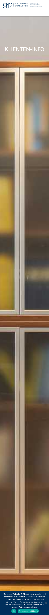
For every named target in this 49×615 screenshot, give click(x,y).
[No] (45, 603)
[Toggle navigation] (3, 13)
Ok (14, 611)
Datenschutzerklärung (28, 611)
